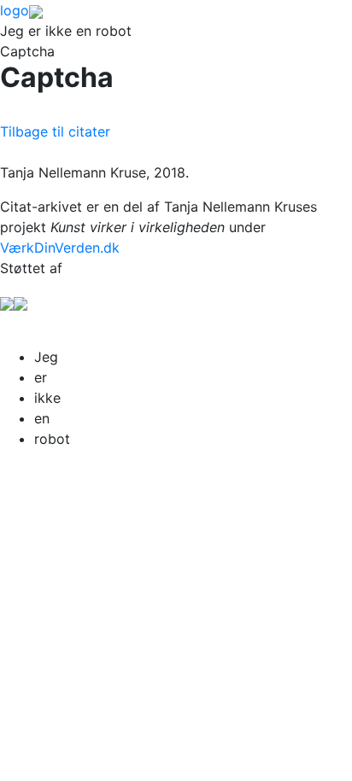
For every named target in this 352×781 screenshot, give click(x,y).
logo (14, 10)
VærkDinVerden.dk (60, 247)
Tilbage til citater (55, 131)
